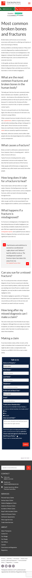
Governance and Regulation (9, 547)
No (5, 413)
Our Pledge (4, 536)
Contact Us (4, 533)
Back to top (25, 458)
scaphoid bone (7, 120)
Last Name (7, 377)
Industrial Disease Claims (8, 514)
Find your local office (9, 489)
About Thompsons (6, 531)
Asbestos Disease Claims (8, 506)
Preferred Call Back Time (11, 390)
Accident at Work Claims (8, 508)
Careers (3, 544)
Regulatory (4, 550)
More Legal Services (7, 519)
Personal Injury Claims (7, 497)
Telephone (7, 383)
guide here (23, 431)
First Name (7, 370)
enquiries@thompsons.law (11, 484)
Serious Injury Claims (7, 500)
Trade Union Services (7, 522)
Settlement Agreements (8, 517)
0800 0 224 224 (8, 479)
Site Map (9, 558)
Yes (6, 411)
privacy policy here (17, 438)
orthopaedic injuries (6, 231)
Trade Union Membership (12, 404)
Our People (4, 539)
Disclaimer (16, 558)
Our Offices (4, 542)
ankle (2, 130)
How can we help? (9, 418)
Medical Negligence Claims (8, 503)
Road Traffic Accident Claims (9, 511)
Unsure (7, 415)
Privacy (3, 558)
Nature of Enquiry (9, 363)
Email (5, 397)
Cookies (16, 562)
